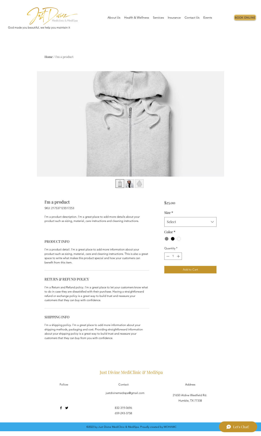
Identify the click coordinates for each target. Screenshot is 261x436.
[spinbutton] (173, 256)
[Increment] (178, 256)
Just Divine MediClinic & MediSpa (131, 372)
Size (168, 212)
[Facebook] (61, 408)
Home (49, 57)
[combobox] (190, 222)
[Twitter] (67, 408)
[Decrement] (167, 256)
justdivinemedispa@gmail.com (125, 393)
